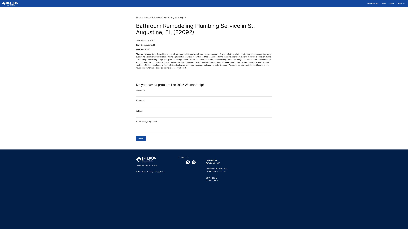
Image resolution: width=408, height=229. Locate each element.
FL (154, 45)
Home (138, 17)
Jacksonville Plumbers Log (154, 17)
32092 (148, 49)
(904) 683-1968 (213, 163)
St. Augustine (146, 45)
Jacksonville (211, 160)
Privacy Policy (159, 172)
